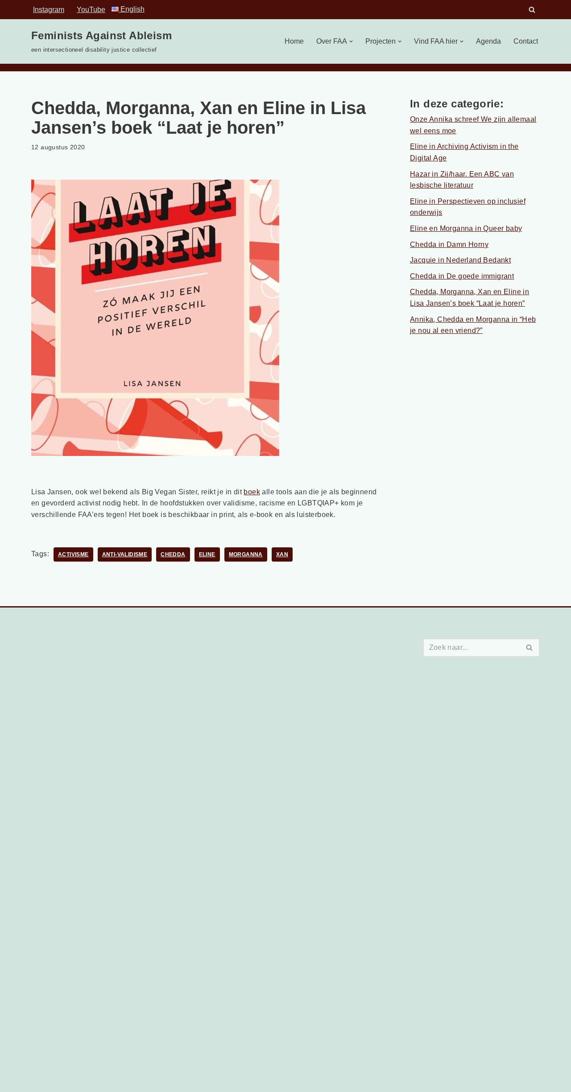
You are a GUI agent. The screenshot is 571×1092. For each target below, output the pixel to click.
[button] (351, 41)
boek (252, 492)
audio (49, 727)
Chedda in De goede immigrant (462, 276)
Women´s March (379, 806)
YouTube (91, 9)
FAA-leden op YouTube (74, 1013)
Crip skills (342, 670)
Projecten (47, 759)
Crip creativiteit (61, 1029)
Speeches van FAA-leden (78, 981)
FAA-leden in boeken (71, 997)
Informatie (56, 791)
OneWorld (387, 731)
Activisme (73, 554)
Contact (525, 41)
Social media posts (67, 933)
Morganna (246, 554)
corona (360, 657)
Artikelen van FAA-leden (76, 949)
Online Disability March (74, 775)
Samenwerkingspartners (76, 743)
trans (299, 782)
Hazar (335, 694)
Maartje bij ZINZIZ (192, 659)
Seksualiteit (382, 756)
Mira (345, 718)
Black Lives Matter (313, 646)
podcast (304, 744)
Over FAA (47, 648)
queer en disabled (313, 756)
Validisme (365, 780)
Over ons (51, 664)
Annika (362, 618)
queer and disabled (362, 743)
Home (294, 41)
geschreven (59, 711)
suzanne (343, 769)
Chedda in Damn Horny (449, 244)
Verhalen (55, 902)
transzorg (321, 782)
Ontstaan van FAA (66, 680)
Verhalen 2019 (64, 822)
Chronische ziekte (319, 657)
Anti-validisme (125, 554)
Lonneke (376, 707)
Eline (207, 554)
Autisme (390, 632)
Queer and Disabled (69, 854)
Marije (323, 719)
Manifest (50, 696)
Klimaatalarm (58, 838)
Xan (282, 554)
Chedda (173, 554)
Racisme (350, 756)
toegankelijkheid (381, 768)
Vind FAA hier (54, 918)
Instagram (48, 9)
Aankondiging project (75, 870)
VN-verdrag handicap (321, 806)
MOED (365, 719)
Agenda (488, 41)
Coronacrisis (309, 669)
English (132, 9)
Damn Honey (377, 669)
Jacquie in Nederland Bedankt (460, 260)
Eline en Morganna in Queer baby (466, 228)
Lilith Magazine (314, 706)
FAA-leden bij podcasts (74, 965)
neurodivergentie (350, 732)
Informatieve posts (70, 886)
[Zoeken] (532, 9)
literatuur (351, 707)
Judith (393, 694)
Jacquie (365, 694)
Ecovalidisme (310, 683)
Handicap (306, 694)
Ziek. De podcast (346, 818)
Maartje (301, 719)
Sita (298, 768)
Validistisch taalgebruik (324, 795)
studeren (318, 769)
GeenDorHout (383, 682)
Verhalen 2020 (64, 807)
